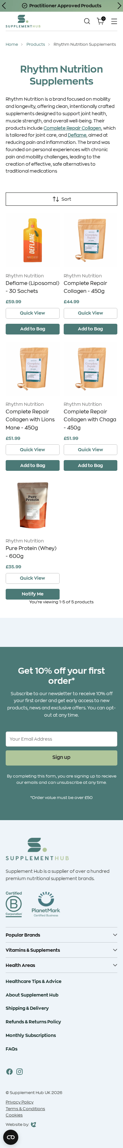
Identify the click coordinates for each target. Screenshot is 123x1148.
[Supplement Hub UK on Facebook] (9, 1073)
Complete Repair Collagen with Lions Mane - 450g (30, 419)
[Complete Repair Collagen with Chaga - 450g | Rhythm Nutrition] (91, 369)
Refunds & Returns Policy (33, 1021)
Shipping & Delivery (27, 1008)
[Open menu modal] (114, 21)
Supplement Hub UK (30, 1093)
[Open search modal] (86, 21)
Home (12, 44)
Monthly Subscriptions (31, 1035)
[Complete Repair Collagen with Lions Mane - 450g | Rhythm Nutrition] (33, 369)
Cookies (14, 1115)
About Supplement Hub (32, 994)
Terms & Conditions (25, 1109)
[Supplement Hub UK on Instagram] (19, 1073)
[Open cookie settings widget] (10, 1137)
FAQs (11, 1048)
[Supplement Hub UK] (23, 21)
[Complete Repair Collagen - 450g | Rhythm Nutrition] (91, 240)
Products (35, 44)
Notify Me (33, 593)
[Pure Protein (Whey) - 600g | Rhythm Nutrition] (33, 505)
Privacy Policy (19, 1102)
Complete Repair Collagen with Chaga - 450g (90, 419)
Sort (66, 199)
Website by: (17, 1125)
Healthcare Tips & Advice (34, 981)
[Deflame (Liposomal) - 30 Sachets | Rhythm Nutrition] (33, 240)
